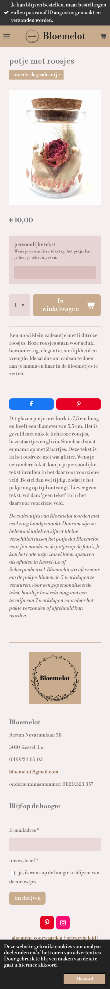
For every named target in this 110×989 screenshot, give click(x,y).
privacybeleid (81, 938)
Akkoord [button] (84, 979)
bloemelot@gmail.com (33, 772)
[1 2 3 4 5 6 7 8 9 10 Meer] (19, 305)
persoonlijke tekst (34, 244)
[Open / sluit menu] (6, 36)
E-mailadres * (24, 830)
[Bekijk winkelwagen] (103, 36)
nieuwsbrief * (23, 861)
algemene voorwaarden (37, 938)
